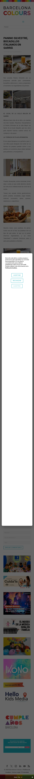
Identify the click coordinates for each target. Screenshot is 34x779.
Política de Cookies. (11, 268)
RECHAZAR (17, 280)
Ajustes (17, 286)
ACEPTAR (17, 275)
